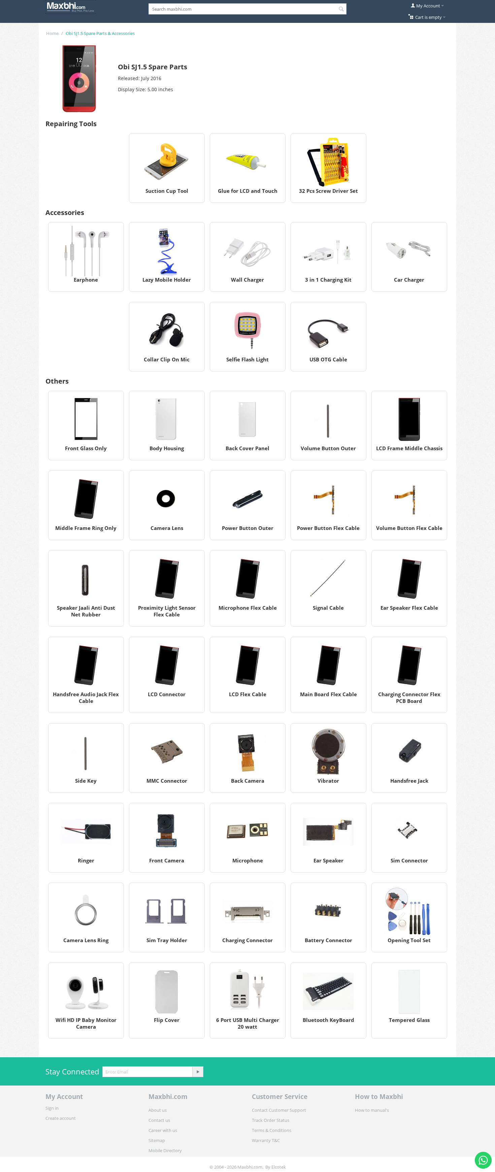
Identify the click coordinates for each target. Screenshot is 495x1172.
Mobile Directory (165, 1150)
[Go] (197, 1072)
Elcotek (278, 1167)
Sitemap (156, 1140)
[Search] (341, 9)
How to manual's (372, 1110)
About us (157, 1110)
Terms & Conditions (271, 1130)
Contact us (159, 1120)
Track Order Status (270, 1120)
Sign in (52, 1108)
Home (52, 33)
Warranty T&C (266, 1140)
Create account (60, 1118)
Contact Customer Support (279, 1110)
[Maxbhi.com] (70, 6)
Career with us (162, 1130)
